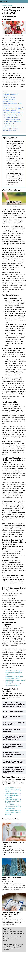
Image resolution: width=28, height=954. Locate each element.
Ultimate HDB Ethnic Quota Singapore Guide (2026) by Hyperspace (13, 795)
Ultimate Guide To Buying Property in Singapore (11, 913)
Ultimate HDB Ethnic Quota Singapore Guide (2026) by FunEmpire (13, 789)
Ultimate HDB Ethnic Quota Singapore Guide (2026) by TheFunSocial (13, 801)
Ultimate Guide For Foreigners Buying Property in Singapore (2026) (14, 672)
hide (11, 92)
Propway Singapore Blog (7, 5)
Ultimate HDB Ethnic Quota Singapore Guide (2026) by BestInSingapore (13, 806)
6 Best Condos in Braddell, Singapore (11, 878)
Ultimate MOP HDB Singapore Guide (13, 843)
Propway (3, 1)
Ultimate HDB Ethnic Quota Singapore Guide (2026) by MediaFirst (13, 812)
